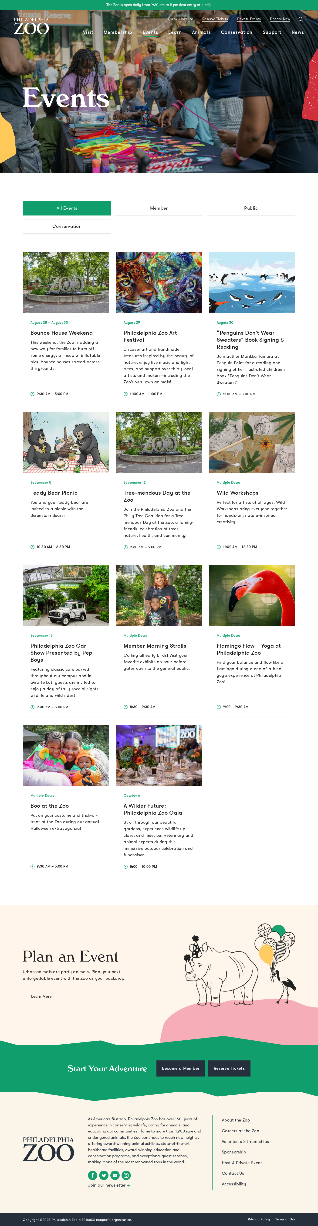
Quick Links (177, 19)
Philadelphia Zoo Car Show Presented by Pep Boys (61, 653)
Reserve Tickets (215, 19)
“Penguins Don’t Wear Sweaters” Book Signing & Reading (250, 340)
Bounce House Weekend (61, 333)
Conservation (66, 226)
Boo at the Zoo (49, 805)
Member (159, 208)
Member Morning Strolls (155, 646)
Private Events (249, 19)
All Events (67, 208)
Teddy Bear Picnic (54, 493)
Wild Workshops (237, 493)
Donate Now (280, 19)
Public (251, 208)
